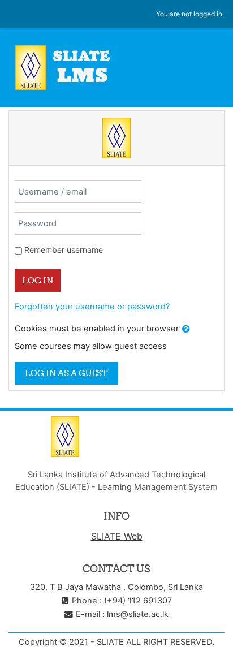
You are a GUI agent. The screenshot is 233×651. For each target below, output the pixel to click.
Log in (37, 280)
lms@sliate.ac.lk (138, 614)
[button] (186, 329)
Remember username (63, 250)
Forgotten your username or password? (92, 306)
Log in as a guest (66, 373)
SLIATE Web (117, 536)
